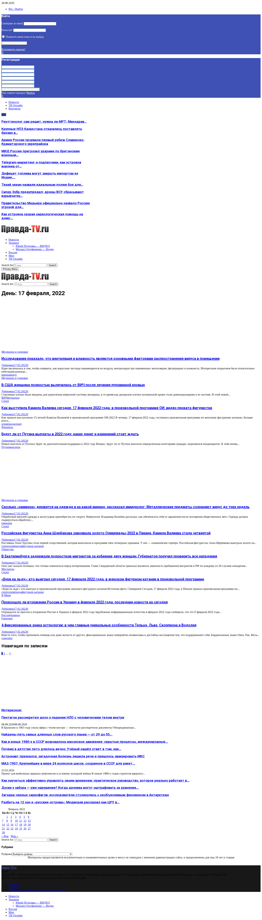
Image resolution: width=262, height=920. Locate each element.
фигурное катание (33, 546)
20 (29, 824)
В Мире (6, 595)
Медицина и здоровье (14, 351)
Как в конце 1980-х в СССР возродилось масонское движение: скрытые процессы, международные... (84, 742)
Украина (14, 242)
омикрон (6, 523)
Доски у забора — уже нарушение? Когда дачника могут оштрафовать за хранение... (70, 788)
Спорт (5, 400)
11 (20, 820)
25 (20, 828)
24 (16, 828)
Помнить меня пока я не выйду (24, 36)
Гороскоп (7, 618)
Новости (14, 102)
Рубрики (6, 854)
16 (12, 824)
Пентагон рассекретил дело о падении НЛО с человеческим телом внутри (62, 717)
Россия (13, 252)
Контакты (14, 108)
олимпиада (8, 423)
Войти (31, 92)
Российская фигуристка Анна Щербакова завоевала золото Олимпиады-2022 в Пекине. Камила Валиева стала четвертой (105, 533)
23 (12, 828)
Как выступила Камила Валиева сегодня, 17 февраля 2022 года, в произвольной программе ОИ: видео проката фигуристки (106, 408)
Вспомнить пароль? (13, 49)
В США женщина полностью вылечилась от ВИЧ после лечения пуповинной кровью (73, 385)
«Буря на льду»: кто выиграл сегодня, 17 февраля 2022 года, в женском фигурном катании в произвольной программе (102, 579)
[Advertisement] (108, 325)
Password (6, 30)
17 (16, 824)
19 (25, 824)
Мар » (14, 836)
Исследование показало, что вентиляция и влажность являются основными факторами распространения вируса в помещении (110, 358)
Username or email (12, 23)
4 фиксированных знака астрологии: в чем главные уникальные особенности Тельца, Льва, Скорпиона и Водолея (98, 625)
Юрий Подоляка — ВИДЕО (33, 246)
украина (15, 615)
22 (7, 828)
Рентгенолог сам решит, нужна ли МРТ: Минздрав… (43, 122)
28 (3, 832)
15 (7, 824)
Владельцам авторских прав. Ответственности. (37, 890)
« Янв (5, 836)
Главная (13, 883)
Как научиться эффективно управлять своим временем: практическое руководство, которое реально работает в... (95, 781)
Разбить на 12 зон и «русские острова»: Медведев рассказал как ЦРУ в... (60, 802)
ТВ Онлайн (16, 105)
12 (25, 820)
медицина (13, 397)
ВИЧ (4, 397)
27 (29, 828)
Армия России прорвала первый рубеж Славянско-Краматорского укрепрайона (42, 142)
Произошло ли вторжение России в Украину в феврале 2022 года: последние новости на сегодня (84, 602)
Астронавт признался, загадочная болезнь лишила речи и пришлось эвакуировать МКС (73, 756)
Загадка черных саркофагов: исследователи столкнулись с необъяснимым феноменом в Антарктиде (85, 795)
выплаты (14, 447)
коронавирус (9, 374)
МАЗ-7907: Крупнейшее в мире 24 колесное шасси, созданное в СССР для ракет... (68, 763)
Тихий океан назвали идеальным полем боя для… (42, 185)
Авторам (14, 886)
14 (3, 824)
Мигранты (7, 569)
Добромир (7, 365)
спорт (18, 423)
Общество (7, 549)
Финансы (7, 427)
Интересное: (11, 710)
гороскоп (6, 638)
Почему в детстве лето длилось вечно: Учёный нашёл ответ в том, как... (61, 749)
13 (29, 820)
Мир (11, 255)
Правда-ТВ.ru (8, 867)
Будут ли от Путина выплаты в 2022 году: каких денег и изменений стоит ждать (70, 434)
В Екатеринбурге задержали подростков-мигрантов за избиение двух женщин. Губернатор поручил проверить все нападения (109, 556)
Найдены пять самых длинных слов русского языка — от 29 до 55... (56, 734)
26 (25, 828)
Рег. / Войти (16, 9)
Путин (5, 447)
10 (16, 820)
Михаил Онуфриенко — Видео (35, 249)
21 (3, 828)
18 (20, 824)
